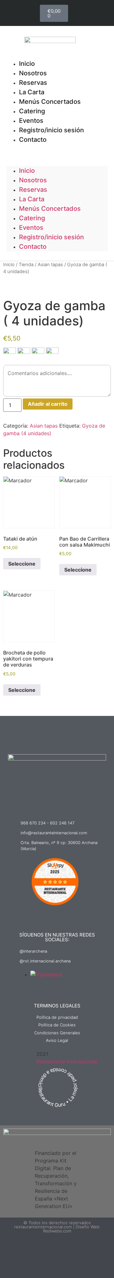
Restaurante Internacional (66, 1061)
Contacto (33, 139)
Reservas (33, 189)
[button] (57, 148)
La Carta (31, 199)
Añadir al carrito (47, 404)
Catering (32, 218)
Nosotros (33, 180)
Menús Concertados (50, 101)
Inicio (27, 170)
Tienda (26, 264)
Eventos (31, 227)
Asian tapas (50, 264)
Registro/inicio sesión (51, 130)
